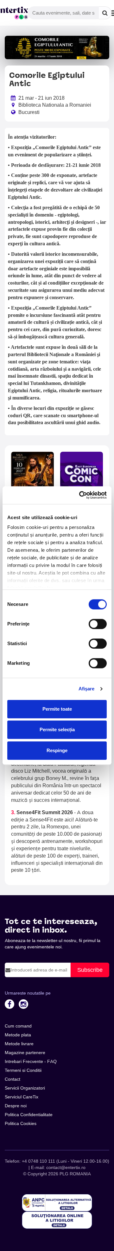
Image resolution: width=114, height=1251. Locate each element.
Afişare (87, 688)
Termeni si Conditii (23, 1070)
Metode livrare (19, 1044)
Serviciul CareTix (21, 1097)
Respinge (57, 750)
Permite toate (57, 709)
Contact (12, 1079)
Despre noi (16, 1106)
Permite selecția (57, 729)
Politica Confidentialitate (29, 1114)
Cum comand (18, 1026)
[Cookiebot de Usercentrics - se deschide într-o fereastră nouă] (80, 495)
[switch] (98, 624)
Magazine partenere (25, 1052)
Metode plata (18, 1035)
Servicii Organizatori (25, 1088)
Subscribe (90, 969)
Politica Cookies (20, 1123)
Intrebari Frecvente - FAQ (31, 1061)
